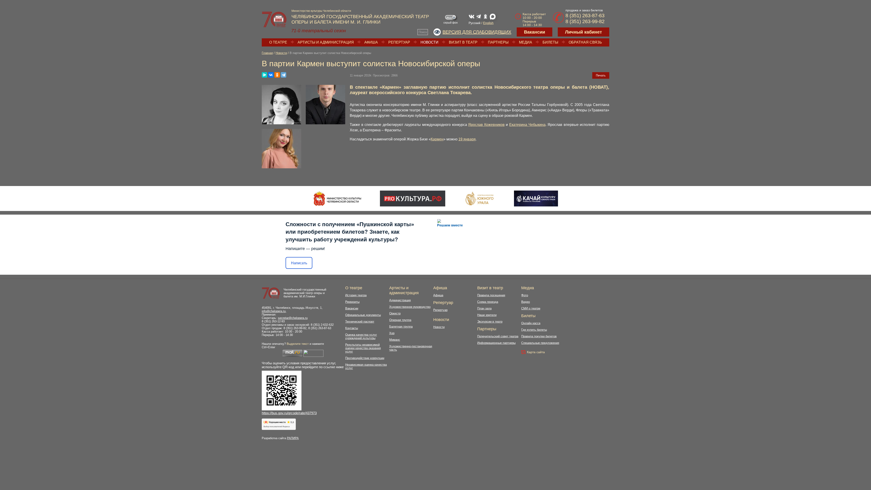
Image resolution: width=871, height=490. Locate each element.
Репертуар (399, 42)
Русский (474, 23)
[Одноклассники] (277, 75)
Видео (525, 302)
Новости (429, 42)
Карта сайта (536, 352)
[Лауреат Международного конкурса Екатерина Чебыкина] (281, 148)
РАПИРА (293, 438)
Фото (524, 295)
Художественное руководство (410, 307)
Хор (391, 333)
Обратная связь (585, 42)
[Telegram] (283, 75)
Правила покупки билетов (539, 336)
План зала (484, 308)
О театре (278, 42)
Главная (267, 53)
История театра (356, 295)
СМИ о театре (530, 308)
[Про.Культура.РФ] (412, 198)
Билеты (550, 42)
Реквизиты (352, 302)
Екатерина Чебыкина (527, 125)
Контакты (351, 328)
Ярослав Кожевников (486, 125)
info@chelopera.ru (274, 311)
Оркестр (395, 313)
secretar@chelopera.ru (293, 318)
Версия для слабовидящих (477, 31)
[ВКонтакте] (271, 75)
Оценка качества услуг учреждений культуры (361, 336)
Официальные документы (363, 315)
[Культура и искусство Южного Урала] (479, 198)
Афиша (371, 42)
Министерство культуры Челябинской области (321, 10)
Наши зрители (487, 315)
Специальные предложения (540, 343)
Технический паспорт (359, 321)
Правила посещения (491, 295)
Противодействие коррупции (364, 358)
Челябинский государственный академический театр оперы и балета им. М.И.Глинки (305, 293)
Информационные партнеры (496, 343)
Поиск (423, 32)
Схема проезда (487, 302)
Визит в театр (463, 42)
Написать (299, 263)
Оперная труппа (400, 320)
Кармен (437, 139)
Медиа (525, 42)
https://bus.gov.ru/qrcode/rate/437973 (289, 413)
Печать (601, 75)
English (488, 23)
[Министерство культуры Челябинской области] (337, 198)
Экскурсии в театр (489, 321)
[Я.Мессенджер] (264, 75)
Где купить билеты (534, 329)
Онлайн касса (530, 323)
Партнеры (498, 42)
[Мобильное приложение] (536, 198)
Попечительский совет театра (497, 336)
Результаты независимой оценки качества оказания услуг (363, 348)
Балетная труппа (401, 326)
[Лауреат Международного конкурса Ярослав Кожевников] (325, 104)
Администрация (400, 300)
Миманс (394, 339)
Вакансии (534, 31)
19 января (467, 139)
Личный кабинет (583, 31)
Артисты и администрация (326, 42)
